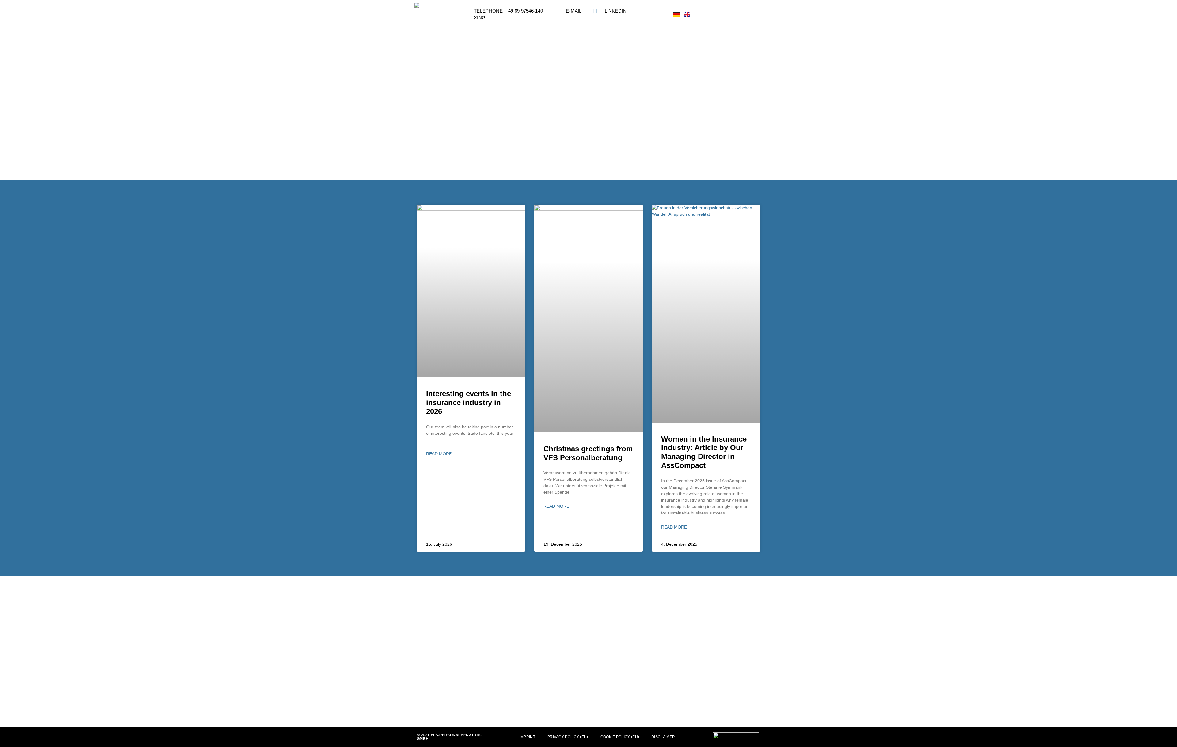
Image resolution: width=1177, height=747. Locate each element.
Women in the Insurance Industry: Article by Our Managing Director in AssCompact (704, 452)
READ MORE (439, 453)
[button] (758, 15)
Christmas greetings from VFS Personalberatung (588, 453)
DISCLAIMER (663, 737)
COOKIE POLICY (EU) (619, 737)
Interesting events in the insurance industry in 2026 (468, 402)
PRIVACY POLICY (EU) (567, 737)
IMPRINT (527, 737)
